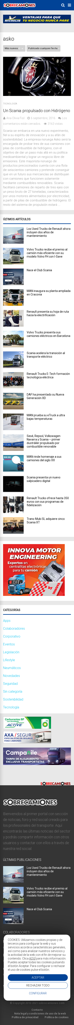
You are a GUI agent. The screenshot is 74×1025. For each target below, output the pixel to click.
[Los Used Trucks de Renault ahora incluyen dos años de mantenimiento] (13, 242)
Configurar (38, 993)
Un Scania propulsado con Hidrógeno (36, 110)
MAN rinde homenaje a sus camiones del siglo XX (44, 458)
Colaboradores (14, 628)
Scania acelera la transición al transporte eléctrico (46, 354)
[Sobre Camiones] (19, 8)
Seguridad (10, 684)
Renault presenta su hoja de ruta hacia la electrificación (48, 313)
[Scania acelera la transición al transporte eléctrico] (13, 367)
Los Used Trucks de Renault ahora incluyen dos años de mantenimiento (49, 232)
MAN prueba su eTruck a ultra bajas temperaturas (46, 417)
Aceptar (38, 977)
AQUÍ (32, 958)
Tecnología (10, 103)
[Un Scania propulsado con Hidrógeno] (37, 95)
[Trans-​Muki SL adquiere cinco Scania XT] (13, 533)
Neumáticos (12, 668)
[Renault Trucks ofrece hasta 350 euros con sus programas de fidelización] (13, 512)
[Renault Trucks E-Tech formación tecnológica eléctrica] (13, 388)
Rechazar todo (38, 985)
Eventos (9, 644)
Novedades (11, 676)
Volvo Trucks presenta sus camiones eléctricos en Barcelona (48, 334)
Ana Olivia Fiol (15, 118)
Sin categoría (12, 691)
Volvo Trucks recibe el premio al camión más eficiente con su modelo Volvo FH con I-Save (47, 253)
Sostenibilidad (13, 699)
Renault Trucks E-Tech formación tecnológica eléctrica (48, 375)
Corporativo (11, 636)
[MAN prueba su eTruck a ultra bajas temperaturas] (13, 429)
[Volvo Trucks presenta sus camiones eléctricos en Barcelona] (13, 346)
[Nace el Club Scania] (13, 284)
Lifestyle (9, 660)
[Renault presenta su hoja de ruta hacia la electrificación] (13, 325)
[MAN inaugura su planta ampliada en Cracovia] (13, 305)
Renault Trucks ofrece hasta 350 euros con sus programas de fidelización (48, 501)
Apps (6, 621)
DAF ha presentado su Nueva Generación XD (45, 396)
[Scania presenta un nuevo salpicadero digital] (13, 491)
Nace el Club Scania (39, 270)
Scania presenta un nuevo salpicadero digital (43, 479)
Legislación (11, 652)
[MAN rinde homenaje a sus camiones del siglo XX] (13, 470)
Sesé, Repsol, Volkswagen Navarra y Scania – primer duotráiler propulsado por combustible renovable (43, 441)
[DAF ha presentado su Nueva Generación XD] (13, 408)
